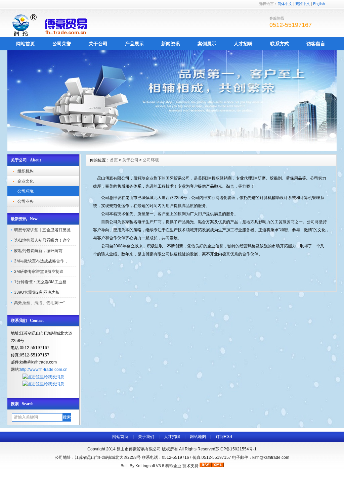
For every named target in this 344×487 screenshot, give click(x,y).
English (319, 4)
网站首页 (25, 43)
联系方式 (279, 43)
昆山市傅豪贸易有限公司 (139, 449)
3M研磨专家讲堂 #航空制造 (38, 271)
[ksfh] (172, 149)
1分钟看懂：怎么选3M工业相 (40, 282)
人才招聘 (243, 43)
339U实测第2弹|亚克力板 (37, 292)
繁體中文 (302, 4)
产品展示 (134, 43)
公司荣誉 (61, 43)
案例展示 (207, 43)
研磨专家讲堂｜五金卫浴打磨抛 (42, 230)
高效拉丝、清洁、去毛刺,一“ (39, 302)
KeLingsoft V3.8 (149, 466)
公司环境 (25, 191)
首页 (114, 160)
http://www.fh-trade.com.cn (44, 369)
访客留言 (315, 43)
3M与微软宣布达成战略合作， (41, 261)
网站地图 (198, 436)
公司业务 (25, 201)
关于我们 (146, 436)
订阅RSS (224, 436)
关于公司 (98, 43)
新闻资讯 (170, 43)
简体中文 (284, 4)
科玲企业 (173, 466)
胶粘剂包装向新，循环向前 (38, 250)
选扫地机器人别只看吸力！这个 (42, 240)
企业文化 (25, 181)
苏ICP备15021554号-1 (236, 449)
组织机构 (25, 171)
